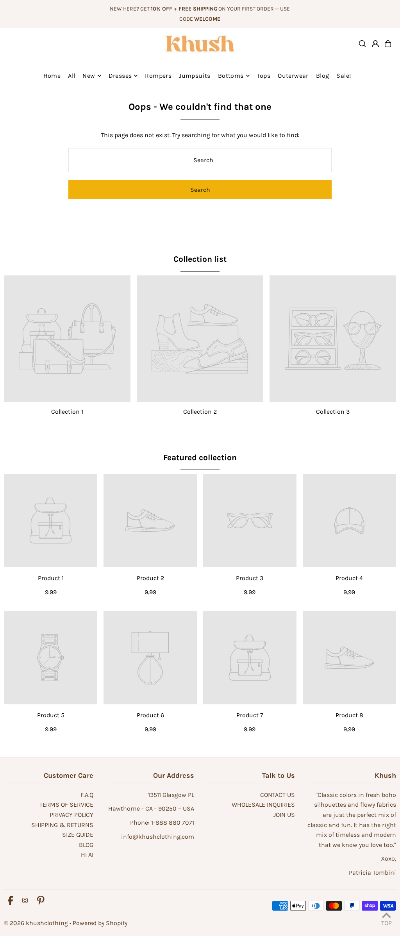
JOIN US (284, 814)
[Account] (375, 43)
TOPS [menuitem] (264, 75)
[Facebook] (10, 901)
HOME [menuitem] (52, 75)
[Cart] (388, 43)
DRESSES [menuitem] (120, 75)
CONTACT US (277, 794)
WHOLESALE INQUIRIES (263, 804)
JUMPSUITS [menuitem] (195, 75)
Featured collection (200, 457)
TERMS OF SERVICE (66, 804)
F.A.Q (86, 794)
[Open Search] (362, 43)
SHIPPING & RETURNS (62, 825)
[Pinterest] (41, 901)
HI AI (87, 854)
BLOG (86, 844)
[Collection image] (67, 338)
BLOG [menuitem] (322, 75)
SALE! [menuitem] (343, 75)
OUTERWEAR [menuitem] (293, 75)
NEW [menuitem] (88, 75)
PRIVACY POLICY (71, 814)
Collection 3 (333, 411)
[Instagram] (25, 901)
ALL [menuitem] (71, 75)
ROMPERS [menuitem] (158, 75)
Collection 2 (200, 411)
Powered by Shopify (100, 923)
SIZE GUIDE (77, 834)
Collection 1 (67, 411)
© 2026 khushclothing (36, 923)
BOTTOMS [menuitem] (231, 75)
